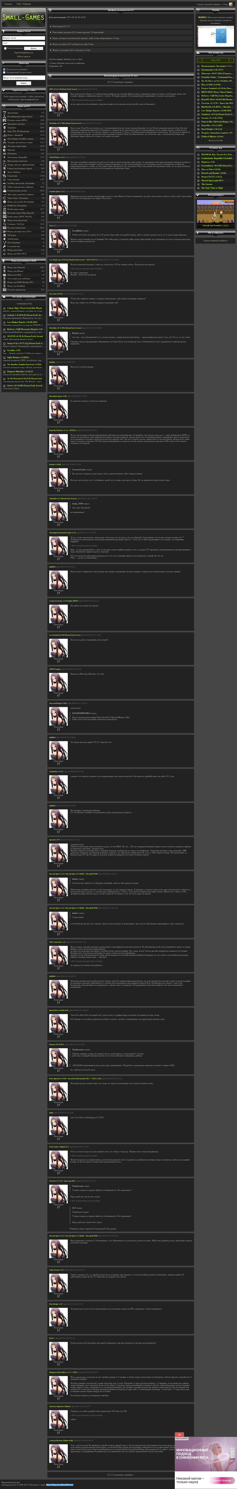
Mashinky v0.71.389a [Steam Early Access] (65, 123)
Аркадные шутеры (16, 124)
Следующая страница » (123, 82)
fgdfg (51, 1113)
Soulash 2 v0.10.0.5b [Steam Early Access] (26, 315)
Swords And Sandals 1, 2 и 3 (215, 226)
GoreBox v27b (13, 350)
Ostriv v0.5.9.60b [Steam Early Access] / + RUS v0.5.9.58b (33, 386)
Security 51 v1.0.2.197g (212, 118)
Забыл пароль (23, 56)
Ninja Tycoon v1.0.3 (56, 1270)
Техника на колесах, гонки (19, 142)
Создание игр (13, 246)
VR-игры (11, 235)
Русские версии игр (16, 228)
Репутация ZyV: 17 (61, 26)
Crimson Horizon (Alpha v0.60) (61, 1441)
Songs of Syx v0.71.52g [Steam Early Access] (27, 343)
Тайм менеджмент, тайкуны (20, 187)
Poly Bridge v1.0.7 (56, 1304)
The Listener (207, 184)
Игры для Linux (14, 250)
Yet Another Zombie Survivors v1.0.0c (24, 364)
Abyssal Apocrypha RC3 (212, 180)
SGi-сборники (13, 243)
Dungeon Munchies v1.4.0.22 (20, 371)
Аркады (11, 150)
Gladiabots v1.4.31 (56, 771)
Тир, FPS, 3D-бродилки (18, 131)
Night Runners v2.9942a (18, 357)
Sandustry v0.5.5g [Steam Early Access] (219, 114)
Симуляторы (13, 180)
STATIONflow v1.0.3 (57, 157)
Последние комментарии (24, 297)
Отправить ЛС (56, 66)
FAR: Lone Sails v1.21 (57, 942)
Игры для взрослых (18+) (19, 231)
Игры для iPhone (15, 271)
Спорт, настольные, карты (19, 168)
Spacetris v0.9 (54, 840)
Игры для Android (16, 267)
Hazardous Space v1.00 (57, 396)
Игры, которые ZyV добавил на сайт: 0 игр (73, 44)
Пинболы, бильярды (17, 206)
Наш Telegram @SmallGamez (59, 1485)
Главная (8, 4)
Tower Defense (13, 172)
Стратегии (12, 176)
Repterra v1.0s (208, 162)
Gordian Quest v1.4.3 (57, 191)
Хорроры (11, 128)
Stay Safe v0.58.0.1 (56, 294)
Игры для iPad (14, 275)
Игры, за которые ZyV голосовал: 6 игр (71, 50)
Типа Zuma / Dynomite (17, 198)
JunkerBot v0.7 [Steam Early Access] (62, 499)
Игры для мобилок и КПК (23, 261)
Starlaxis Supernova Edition (59, 1406)
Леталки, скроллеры (16, 146)
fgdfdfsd (52, 567)
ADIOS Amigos (55, 669)
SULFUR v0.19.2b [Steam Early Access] (25, 336)
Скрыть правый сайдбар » (209, 4)
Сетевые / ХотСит (15, 224)
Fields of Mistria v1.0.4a (212, 137)
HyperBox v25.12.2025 (211, 125)
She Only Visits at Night (212, 188)
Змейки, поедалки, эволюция (20, 183)
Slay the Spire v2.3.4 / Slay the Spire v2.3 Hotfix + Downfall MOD (73, 874)
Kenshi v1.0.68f (55, 464)
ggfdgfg (52, 362)
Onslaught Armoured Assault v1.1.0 (62, 533)
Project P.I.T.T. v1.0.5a (211, 177)
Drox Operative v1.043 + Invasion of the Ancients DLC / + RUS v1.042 (75, 1079)
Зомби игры (13, 239)
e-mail (42, 1485)
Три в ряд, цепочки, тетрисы (20, 194)
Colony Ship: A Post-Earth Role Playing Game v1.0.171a (32, 308)
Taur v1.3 (52, 226)
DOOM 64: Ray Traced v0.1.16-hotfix (218, 155)
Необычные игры (15, 209)
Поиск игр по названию (16, 69)
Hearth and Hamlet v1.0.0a (213, 173)
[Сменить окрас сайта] (231, 4)
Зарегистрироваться (23, 53)
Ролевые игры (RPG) (17, 120)
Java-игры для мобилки (18, 279)
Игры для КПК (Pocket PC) (20, 282)
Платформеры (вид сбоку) (19, 117)
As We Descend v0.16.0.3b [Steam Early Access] (28, 379)
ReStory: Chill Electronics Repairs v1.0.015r (27, 329)
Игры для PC (24, 106)
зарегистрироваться (29, 99)
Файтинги (11, 154)
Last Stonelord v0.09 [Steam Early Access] (65, 635)
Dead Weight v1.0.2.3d (211, 129)
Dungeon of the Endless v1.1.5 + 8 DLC (63, 1372)
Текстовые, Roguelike (17, 157)
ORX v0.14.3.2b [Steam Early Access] (63, 89)
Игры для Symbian (16, 286)
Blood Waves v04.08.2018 (58, 1010)
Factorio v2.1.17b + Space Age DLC (62, 1181)
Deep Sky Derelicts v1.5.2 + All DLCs (63, 430)
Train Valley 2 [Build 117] (58, 1147)
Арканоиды (12, 113)
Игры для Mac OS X (16, 254)
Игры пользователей (17, 220)
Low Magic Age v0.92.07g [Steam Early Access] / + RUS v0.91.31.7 (74, 260)
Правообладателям (10, 1482)
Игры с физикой (15, 135)
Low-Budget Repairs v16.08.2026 (22, 322)
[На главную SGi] (23, 18)
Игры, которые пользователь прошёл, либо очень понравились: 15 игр (86, 38)
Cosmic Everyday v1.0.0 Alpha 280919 (63, 601)
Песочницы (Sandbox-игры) (20, 139)
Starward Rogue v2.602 (58, 703)
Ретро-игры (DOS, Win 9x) (19, 217)
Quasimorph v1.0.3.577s (212, 70)
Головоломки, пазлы (17, 191)
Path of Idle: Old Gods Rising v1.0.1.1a (219, 122)
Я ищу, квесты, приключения (20, 165)
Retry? (51, 1338)
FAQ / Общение (24, 4)
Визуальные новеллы (17, 161)
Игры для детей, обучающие (20, 202)
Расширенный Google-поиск (18, 72)
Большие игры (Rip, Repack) (20, 213)
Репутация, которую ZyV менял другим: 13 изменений (78, 32)
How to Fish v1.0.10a (211, 85)
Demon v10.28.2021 (56, 1044)
